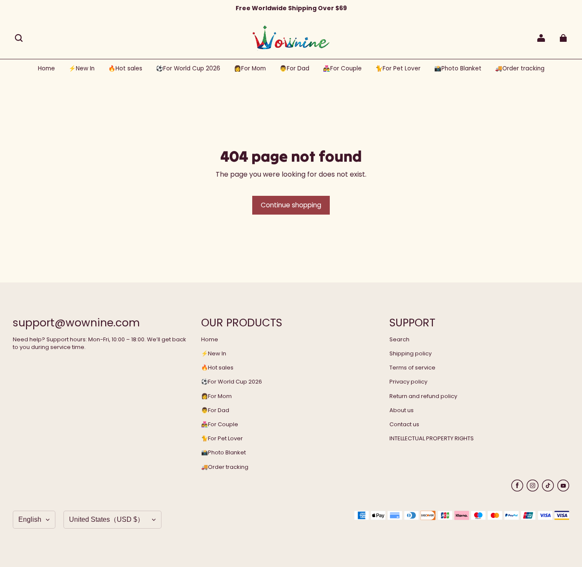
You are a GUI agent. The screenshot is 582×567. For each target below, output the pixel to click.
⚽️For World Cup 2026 (231, 382)
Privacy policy (408, 382)
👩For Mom (216, 396)
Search (399, 339)
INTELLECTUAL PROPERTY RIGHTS (431, 438)
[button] (19, 38)
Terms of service (412, 368)
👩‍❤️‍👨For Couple (219, 424)
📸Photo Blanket (223, 453)
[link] (188, 69)
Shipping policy (410, 354)
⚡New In (213, 354)
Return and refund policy (423, 396)
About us (401, 410)
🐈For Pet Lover (222, 438)
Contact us (404, 424)
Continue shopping (291, 205)
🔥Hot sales (217, 368)
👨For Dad (215, 410)
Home (209, 339)
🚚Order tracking (224, 467)
